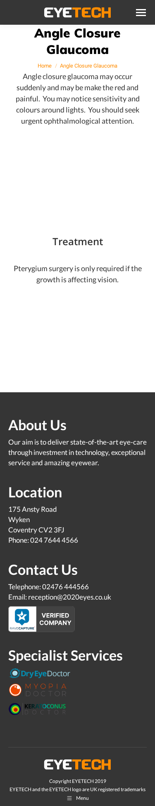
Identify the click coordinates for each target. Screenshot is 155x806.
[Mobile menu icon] (141, 12)
